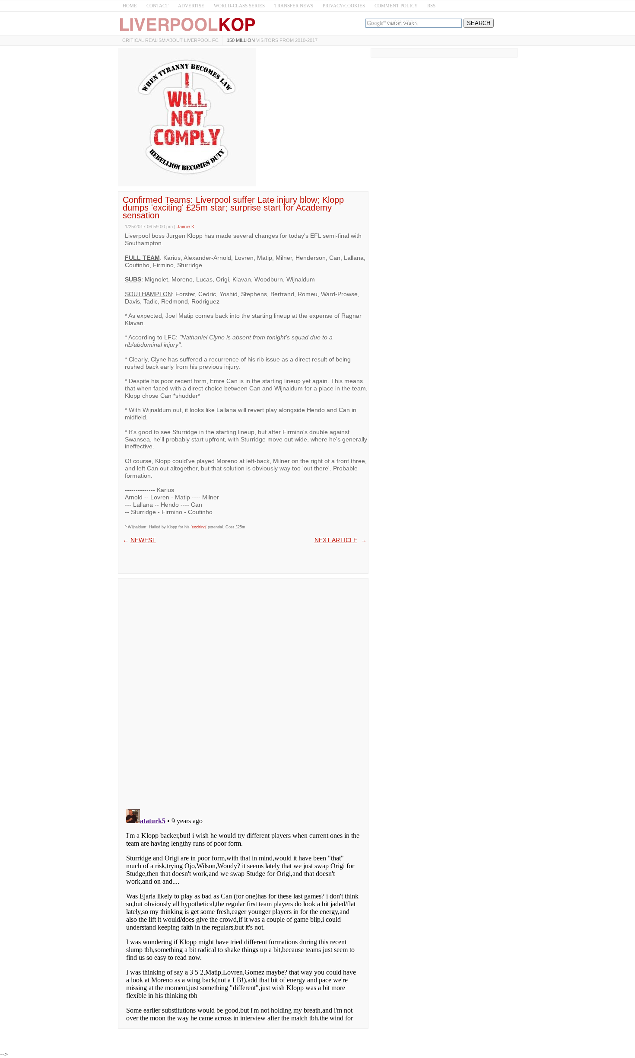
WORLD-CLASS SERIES (239, 5)
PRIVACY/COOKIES (344, 5)
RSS (431, 5)
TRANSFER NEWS (293, 5)
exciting (199, 527)
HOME (130, 5)
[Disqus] (243, 691)
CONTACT (157, 5)
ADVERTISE (191, 5)
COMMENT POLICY (396, 5)
